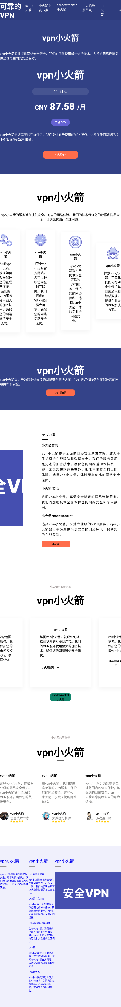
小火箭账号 (48, 667)
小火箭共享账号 (36, 874)
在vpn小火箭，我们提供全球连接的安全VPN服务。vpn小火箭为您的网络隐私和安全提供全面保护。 (42, 935)
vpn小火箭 (9, 861)
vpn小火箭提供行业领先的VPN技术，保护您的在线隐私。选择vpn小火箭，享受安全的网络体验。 (42, 984)
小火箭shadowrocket (39, 923)
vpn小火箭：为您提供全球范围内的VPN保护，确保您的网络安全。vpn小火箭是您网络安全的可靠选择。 (42, 911)
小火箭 (55, 544)
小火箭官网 (60, 392)
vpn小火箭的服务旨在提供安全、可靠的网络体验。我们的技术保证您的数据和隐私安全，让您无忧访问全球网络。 (14, 881)
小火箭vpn (60, 154)
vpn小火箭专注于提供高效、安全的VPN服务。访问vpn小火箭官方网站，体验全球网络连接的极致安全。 (42, 960)
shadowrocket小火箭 (60, 697)
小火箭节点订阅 (36, 898)
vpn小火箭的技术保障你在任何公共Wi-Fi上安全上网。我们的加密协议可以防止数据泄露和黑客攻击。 (42, 886)
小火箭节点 (34, 971)
